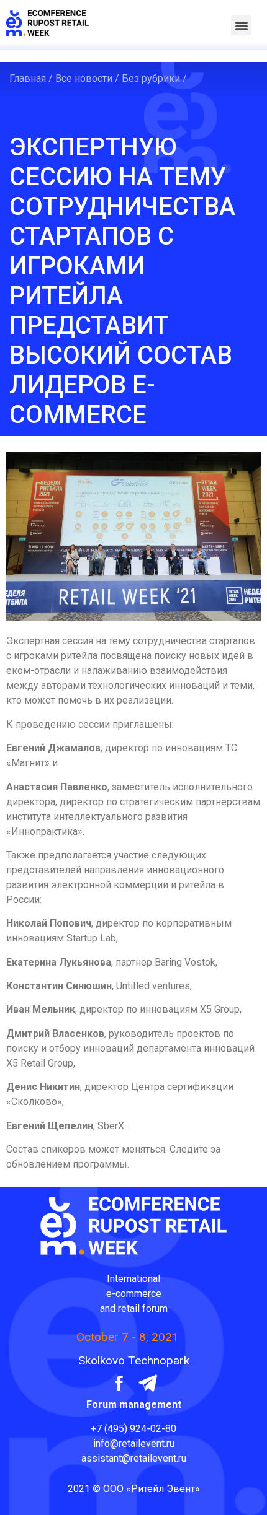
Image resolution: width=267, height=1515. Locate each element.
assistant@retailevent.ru (133, 1458)
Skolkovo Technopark (133, 1360)
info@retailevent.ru (133, 1443)
